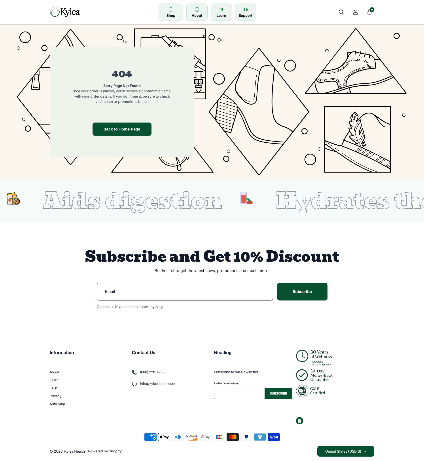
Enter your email (227, 383)
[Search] (341, 12)
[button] (368, 12)
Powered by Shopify (105, 451)
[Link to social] (299, 420)
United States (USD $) (343, 451)
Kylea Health (74, 451)
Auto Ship (57, 404)
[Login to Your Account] (355, 12)
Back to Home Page (122, 129)
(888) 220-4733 (152, 372)
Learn (54, 380)
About (54, 372)
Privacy (55, 396)
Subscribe (302, 291)
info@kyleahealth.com (157, 384)
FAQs (54, 388)
